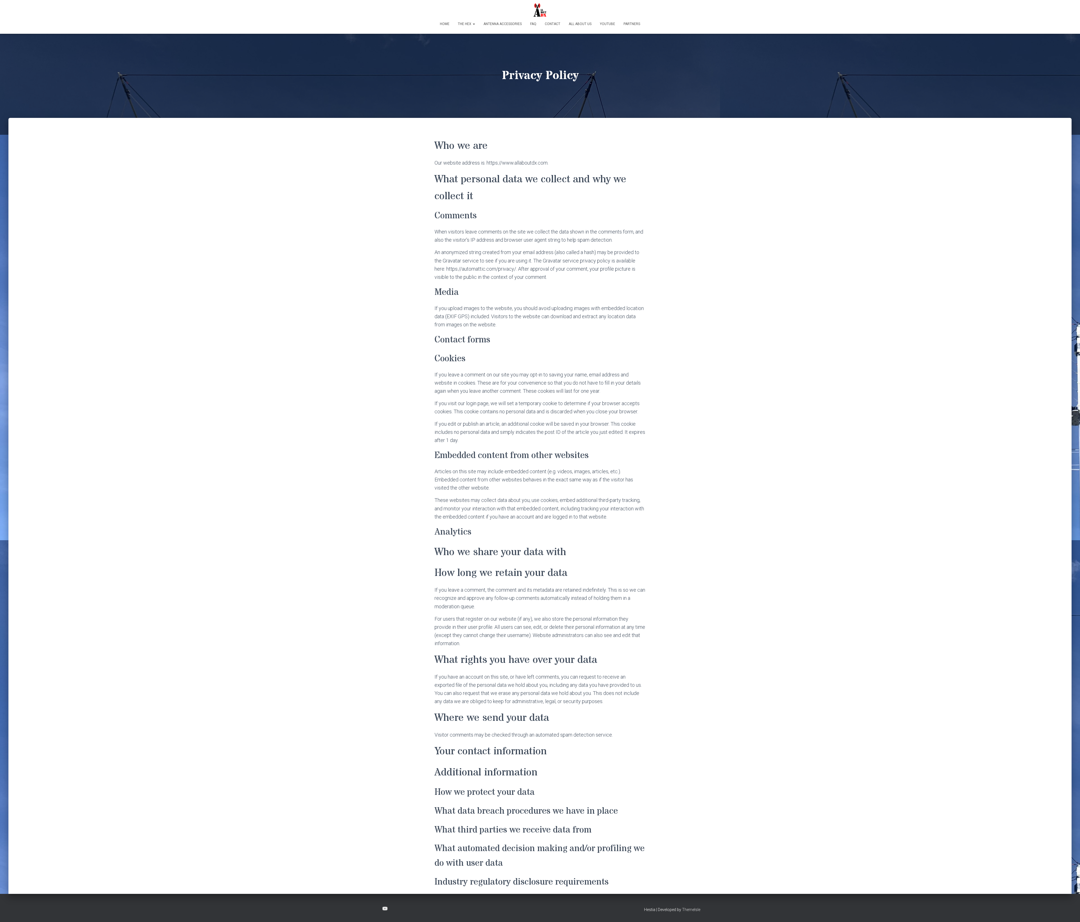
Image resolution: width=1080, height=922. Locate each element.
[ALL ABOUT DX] (540, 10)
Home (444, 24)
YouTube (607, 24)
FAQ (533, 24)
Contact (552, 24)
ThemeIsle (691, 909)
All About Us (580, 24)
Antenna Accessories (502, 24)
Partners (632, 24)
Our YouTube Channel (385, 908)
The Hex (465, 24)
